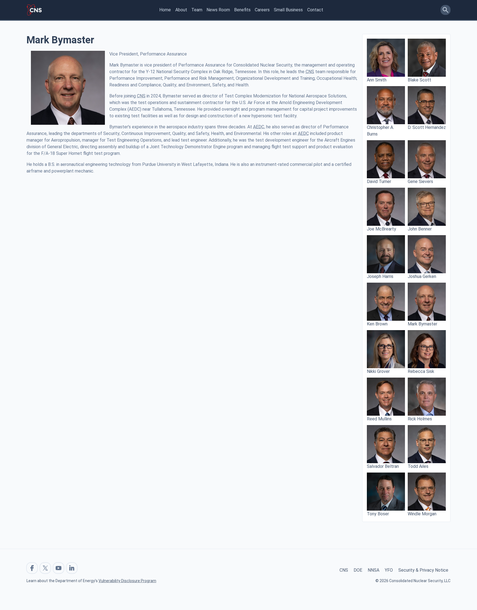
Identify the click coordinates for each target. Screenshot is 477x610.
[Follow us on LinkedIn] (71, 568)
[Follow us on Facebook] (32, 568)
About (181, 9)
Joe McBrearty (381, 229)
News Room (218, 9)
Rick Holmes (420, 418)
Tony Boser (378, 513)
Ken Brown (377, 324)
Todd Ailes (418, 466)
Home (165, 9)
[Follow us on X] (45, 568)
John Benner (420, 229)
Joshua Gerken (422, 276)
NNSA (373, 570)
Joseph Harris (380, 276)
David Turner (379, 181)
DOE (358, 570)
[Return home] (34, 9)
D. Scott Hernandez (427, 127)
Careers (262, 9)
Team (196, 9)
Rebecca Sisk (421, 371)
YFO (389, 570)
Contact (315, 9)
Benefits (242, 9)
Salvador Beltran (383, 466)
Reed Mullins (379, 418)
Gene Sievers (420, 181)
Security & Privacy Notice (423, 570)
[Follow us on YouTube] (58, 568)
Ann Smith (376, 80)
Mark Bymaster (422, 324)
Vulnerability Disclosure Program (127, 581)
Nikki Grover (378, 371)
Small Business (288, 9)
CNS (344, 570)
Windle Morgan (422, 513)
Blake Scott (419, 80)
